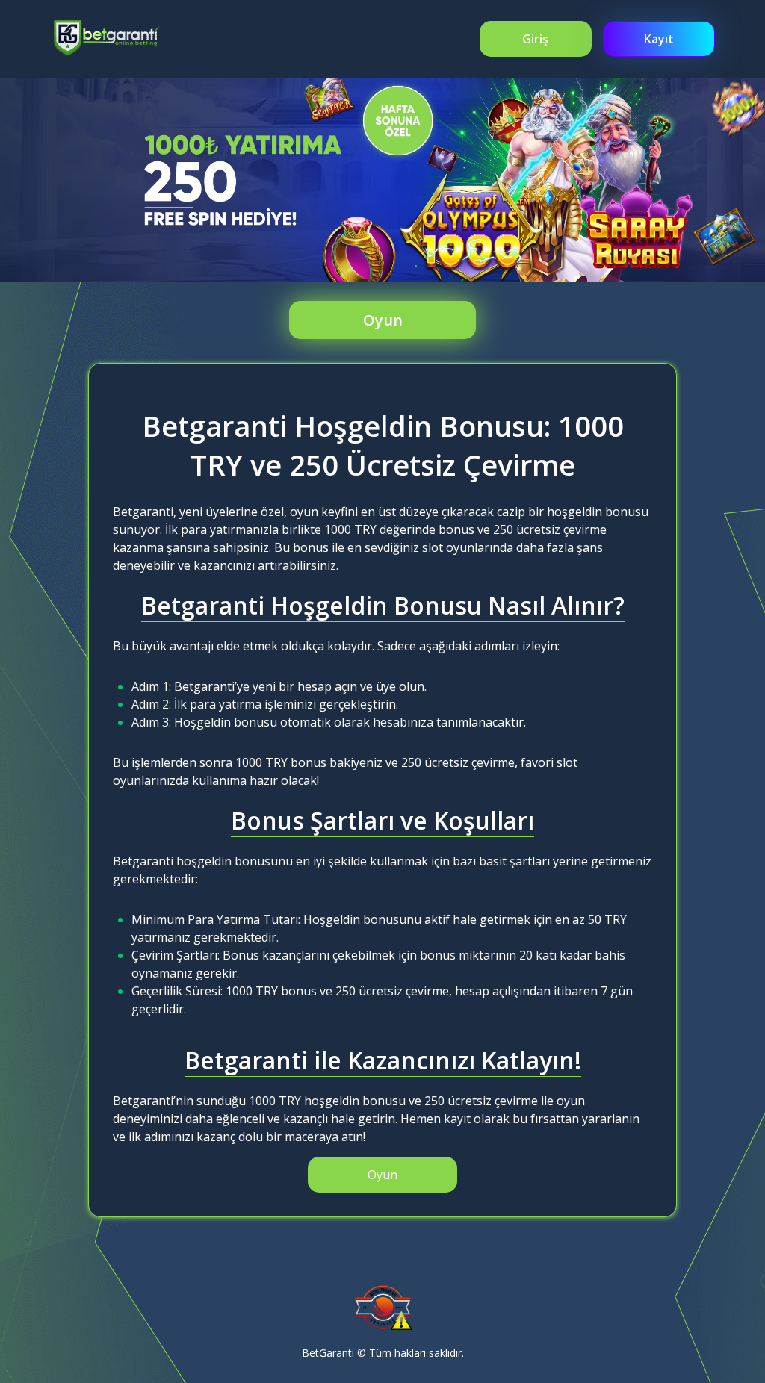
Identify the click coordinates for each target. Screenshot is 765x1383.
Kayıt (659, 39)
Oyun (383, 320)
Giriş (535, 39)
